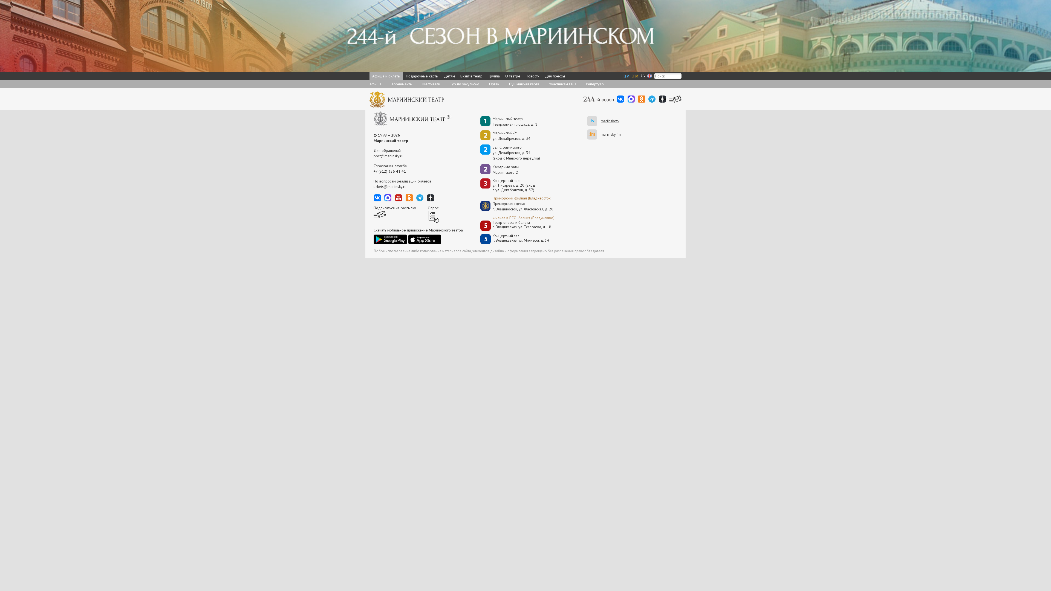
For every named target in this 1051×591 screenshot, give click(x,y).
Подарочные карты (422, 76)
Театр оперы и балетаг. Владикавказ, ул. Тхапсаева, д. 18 (522, 225)
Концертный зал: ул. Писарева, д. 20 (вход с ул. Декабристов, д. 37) (514, 185)
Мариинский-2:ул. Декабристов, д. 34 (511, 136)
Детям (449, 76)
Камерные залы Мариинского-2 (506, 169)
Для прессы (555, 76)
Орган (494, 84)
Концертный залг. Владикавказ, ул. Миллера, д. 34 (521, 238)
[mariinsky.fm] (594, 134)
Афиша (375, 84)
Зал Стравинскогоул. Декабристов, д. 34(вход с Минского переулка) (516, 153)
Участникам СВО (562, 84)
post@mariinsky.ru (388, 155)
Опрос (433, 207)
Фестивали (431, 84)
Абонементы (401, 84)
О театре (512, 76)
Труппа (494, 76)
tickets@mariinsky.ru (390, 186)
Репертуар (595, 84)
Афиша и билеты (386, 76)
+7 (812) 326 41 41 (390, 171)
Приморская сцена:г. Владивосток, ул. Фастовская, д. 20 (517, 206)
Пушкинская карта (524, 84)
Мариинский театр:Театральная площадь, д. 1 (515, 121)
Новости (532, 76)
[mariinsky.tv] (594, 121)
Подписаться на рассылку (395, 207)
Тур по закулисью (464, 84)
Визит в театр (471, 76)
